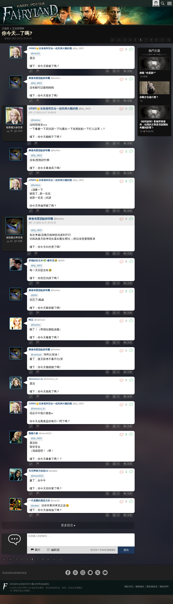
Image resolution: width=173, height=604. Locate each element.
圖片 (37, 521)
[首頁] (30, 13)
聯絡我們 (164, 558)
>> (162, 40)
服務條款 (139, 558)
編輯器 (55, 521)
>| (169, 40)
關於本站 (129, 558)
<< (119, 40)
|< (113, 40)
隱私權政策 (151, 558)
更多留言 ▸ (68, 497)
